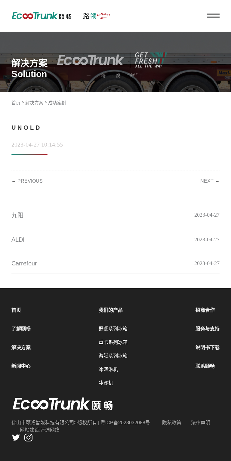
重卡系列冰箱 (113, 342)
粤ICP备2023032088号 (125, 422)
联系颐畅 (205, 366)
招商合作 (205, 310)
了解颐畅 (21, 328)
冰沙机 (106, 382)
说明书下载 (208, 347)
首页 (15, 102)
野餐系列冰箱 (113, 328)
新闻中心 (21, 366)
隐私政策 (171, 422)
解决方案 (34, 102)
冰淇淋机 (108, 369)
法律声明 (200, 422)
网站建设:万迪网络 (40, 429)
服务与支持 (208, 328)
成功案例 (57, 102)
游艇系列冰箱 (113, 355)
